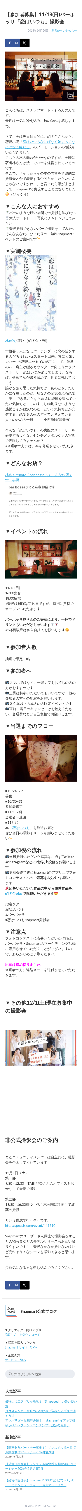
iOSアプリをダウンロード (22, 1334)
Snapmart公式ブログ (39, 1311)
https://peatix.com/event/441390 (30, 1225)
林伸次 (10, 340)
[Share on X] (25, 43)
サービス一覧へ (15, 1360)
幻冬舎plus (14, 893)
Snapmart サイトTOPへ (21, 1347)
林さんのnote (15, 475)
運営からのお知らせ (64, 30)
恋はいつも (21, 827)
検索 (11, 1374)
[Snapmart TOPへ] (11, 1311)
